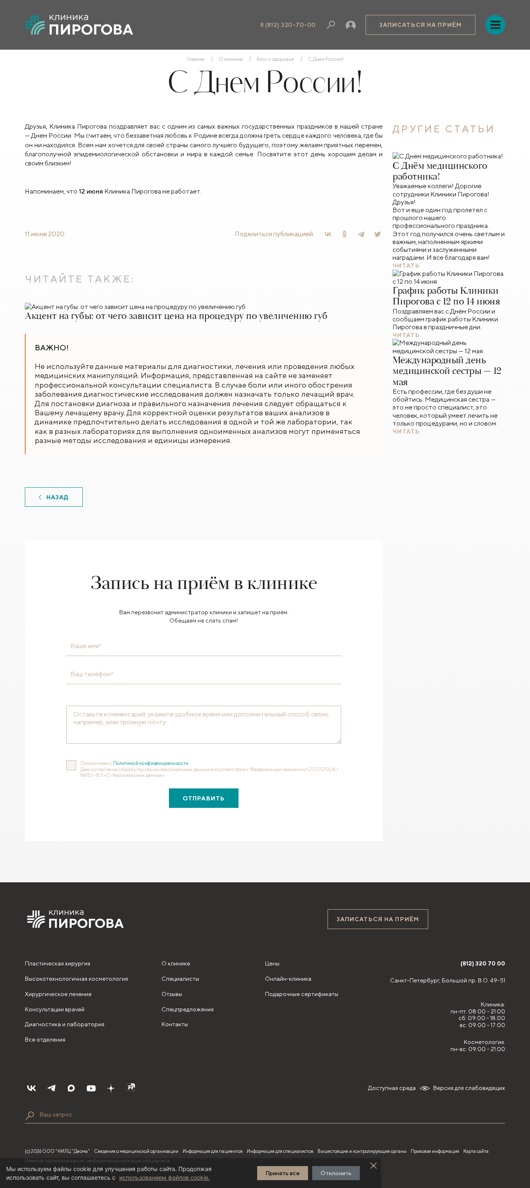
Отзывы (171, 994)
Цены (272, 963)
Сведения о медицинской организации (136, 1151)
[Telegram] (361, 234)
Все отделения (45, 1039)
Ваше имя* (85, 646)
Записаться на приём (420, 25)
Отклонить (336, 1173)
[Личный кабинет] (351, 25)
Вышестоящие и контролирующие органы (362, 1151)
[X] (378, 234)
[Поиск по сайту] (30, 1116)
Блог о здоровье (275, 59)
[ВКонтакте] (328, 234)
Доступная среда (392, 1088)
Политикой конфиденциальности (150, 763)
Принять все (282, 1173)
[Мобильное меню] (495, 25)
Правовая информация (435, 1151)
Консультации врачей (54, 1009)
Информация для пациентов (213, 1151)
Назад (57, 497)
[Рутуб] (130, 1088)
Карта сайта (476, 1151)
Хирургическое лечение (58, 994)
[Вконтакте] (31, 1088)
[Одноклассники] (344, 234)
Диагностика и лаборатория (64, 1024)
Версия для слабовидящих (469, 1088)
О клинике (231, 59)
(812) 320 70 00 (482, 963)
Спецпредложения (187, 1009)
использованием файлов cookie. (164, 1177)
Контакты (174, 1024)
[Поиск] (331, 25)
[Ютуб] (91, 1088)
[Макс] (71, 1088)
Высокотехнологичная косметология (76, 978)
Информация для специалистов (280, 1151)
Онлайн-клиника (288, 978)
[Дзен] (111, 1088)
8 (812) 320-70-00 (288, 25)
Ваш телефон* (91, 674)
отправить (204, 798)
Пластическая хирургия (57, 963)
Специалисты (180, 978)
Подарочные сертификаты (301, 994)
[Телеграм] (51, 1088)
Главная (196, 59)
